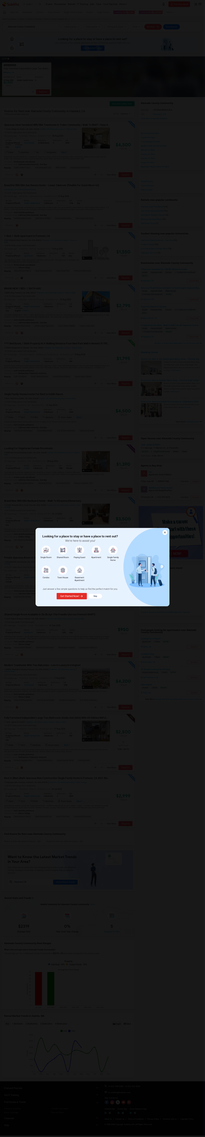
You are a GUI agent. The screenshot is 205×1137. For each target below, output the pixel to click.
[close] (164, 532)
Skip (95, 596)
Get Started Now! (69, 596)
